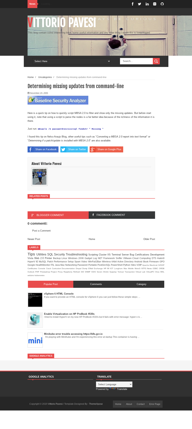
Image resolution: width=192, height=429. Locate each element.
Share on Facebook (46, 149)
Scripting (93, 254)
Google (32, 265)
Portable (93, 265)
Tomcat (121, 272)
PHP (37, 272)
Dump (85, 268)
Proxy (61, 272)
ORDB (161, 268)
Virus (157, 272)
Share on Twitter (77, 149)
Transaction (130, 272)
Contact (141, 404)
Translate (122, 389)
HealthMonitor (43, 265)
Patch (50, 261)
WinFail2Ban (95, 261)
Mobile (131, 268)
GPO (162, 261)
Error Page (154, 404)
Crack (49, 268)
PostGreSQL (104, 265)
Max (126, 268)
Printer (49, 258)
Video (84, 261)
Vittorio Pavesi (62, 23)
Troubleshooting (77, 254)
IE (37, 261)
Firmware (154, 261)
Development (157, 254)
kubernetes (39, 275)
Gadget (89, 258)
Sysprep (114, 272)
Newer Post (34, 239)
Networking (71, 265)
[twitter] (139, 4)
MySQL (43, 261)
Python (127, 265)
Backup (57, 258)
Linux (65, 258)
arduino (31, 275)
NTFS (144, 268)
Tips (32, 254)
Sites (133, 265)
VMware (128, 258)
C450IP (161, 265)
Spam (77, 261)
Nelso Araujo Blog (57, 136)
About (129, 404)
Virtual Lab (141, 272)
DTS (154, 258)
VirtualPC (150, 272)
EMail (91, 268)
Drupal (79, 268)
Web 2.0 (39, 258)
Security (60, 254)
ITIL (53, 265)
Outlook (31, 272)
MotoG (138, 268)
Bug (132, 254)
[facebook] (132, 4)
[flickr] (154, 4)
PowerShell (117, 265)
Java (57, 265)
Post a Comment (41, 230)
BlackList (154, 265)
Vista (31, 258)
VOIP (139, 265)
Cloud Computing (142, 258)
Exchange (99, 268)
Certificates (33, 268)
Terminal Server (121, 254)
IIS (109, 254)
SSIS (94, 272)
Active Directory (125, 261)
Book (146, 261)
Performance (61, 261)
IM (108, 268)
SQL (50, 254)
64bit (114, 261)
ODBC (156, 268)
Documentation (69, 268)
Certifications (142, 254)
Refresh (77, 272)
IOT (112, 268)
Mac (62, 265)
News (150, 268)
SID (83, 272)
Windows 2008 (76, 258)
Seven (100, 272)
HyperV (32, 261)
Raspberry (68, 272)
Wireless (107, 261)
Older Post (149, 239)
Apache (146, 265)
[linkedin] (147, 4)
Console (42, 268)
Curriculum (57, 268)
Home (31, 77)
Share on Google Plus (109, 149)
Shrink (106, 272)
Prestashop (45, 272)
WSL (162, 272)
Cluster (103, 254)
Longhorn (119, 268)
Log (95, 258)
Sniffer (119, 258)
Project (54, 272)
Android (138, 261)
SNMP (88, 272)
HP (105, 268)
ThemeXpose (96, 404)
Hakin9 (160, 258)
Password (82, 265)
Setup (71, 261)
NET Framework (107, 258)
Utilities (41, 254)
